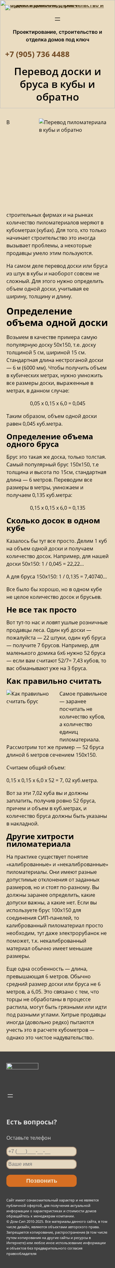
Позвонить (41, 1181)
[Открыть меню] (57, 19)
